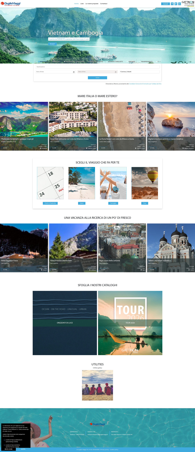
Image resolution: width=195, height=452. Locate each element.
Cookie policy (114, 449)
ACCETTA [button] (23, 449)
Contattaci (103, 3)
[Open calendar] (74, 72)
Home (76, 3)
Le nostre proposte (91, 3)
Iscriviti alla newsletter (165, 4)
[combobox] (97, 66)
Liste (82, 3)
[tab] (43, 61)
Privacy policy (104, 449)
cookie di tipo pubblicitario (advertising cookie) (14, 440)
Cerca (97, 77)
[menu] (179, 3)
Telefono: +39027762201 (77, 434)
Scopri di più (65, 292)
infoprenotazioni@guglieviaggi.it (98, 434)
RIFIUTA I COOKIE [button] (8, 449)
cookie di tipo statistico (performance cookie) (13, 446)
